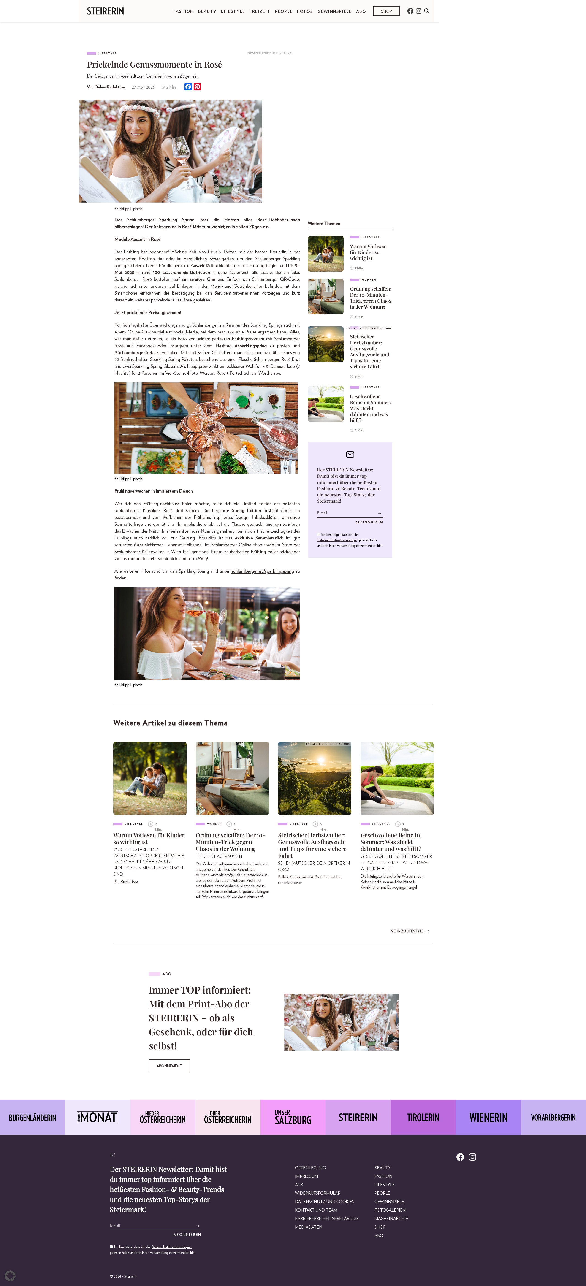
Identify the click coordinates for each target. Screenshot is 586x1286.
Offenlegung (310, 1168)
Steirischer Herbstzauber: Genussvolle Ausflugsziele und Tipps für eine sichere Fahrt (369, 351)
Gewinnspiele (334, 12)
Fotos (305, 12)
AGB (299, 1185)
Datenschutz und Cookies (324, 1202)
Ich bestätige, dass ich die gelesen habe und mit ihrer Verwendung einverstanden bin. (349, 540)
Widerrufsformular (317, 1193)
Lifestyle (233, 12)
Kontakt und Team (316, 1210)
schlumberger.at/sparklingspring (262, 571)
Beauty (207, 12)
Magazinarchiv (391, 1219)
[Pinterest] (197, 87)
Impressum (306, 1177)
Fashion (184, 12)
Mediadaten (308, 1227)
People (284, 12)
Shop (386, 11)
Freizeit (260, 12)
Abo (361, 12)
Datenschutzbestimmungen (337, 540)
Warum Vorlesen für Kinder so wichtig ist (368, 252)
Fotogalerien (390, 1210)
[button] (10, 1276)
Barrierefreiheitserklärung (326, 1219)
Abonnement (169, 1066)
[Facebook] (188, 87)
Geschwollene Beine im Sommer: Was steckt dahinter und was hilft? (370, 408)
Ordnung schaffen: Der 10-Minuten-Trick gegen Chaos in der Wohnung (370, 297)
